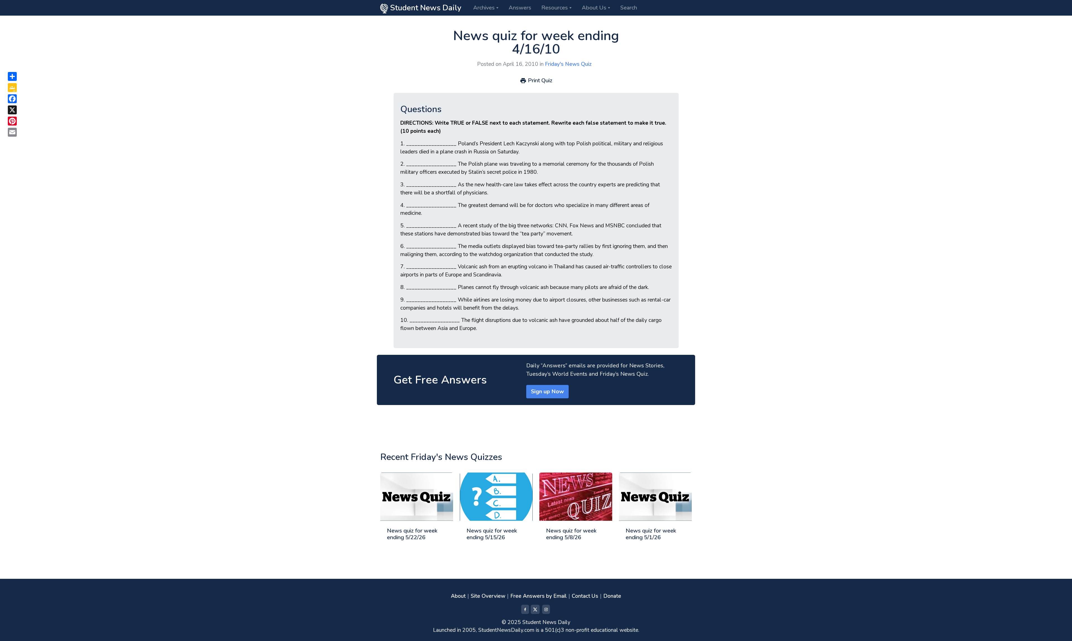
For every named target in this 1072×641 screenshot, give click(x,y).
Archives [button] (484, 7)
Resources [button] (554, 7)
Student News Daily (424, 8)
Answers (520, 7)
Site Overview (488, 596)
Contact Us (585, 596)
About (458, 596)
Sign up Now (547, 391)
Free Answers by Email (538, 596)
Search (628, 7)
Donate (612, 596)
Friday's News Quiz (568, 64)
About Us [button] (594, 7)
